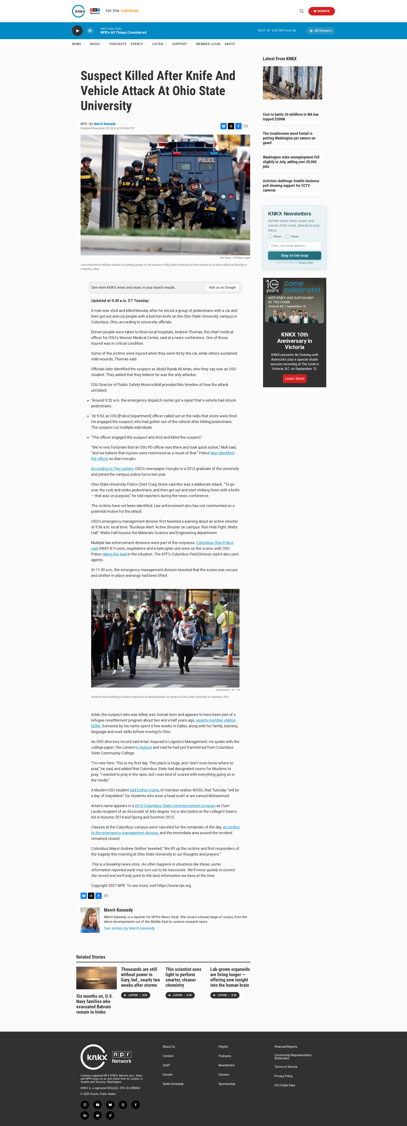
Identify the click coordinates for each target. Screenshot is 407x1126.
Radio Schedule (173, 1084)
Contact (168, 1056)
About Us (169, 1046)
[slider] (97, 30)
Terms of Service (286, 1066)
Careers (224, 1074)
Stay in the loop (294, 256)
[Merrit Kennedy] (90, 920)
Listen (157, 44)
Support (179, 44)
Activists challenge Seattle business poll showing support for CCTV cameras (291, 185)
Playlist (223, 1046)
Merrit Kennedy (105, 124)
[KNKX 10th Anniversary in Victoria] (294, 301)
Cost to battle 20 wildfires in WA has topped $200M (291, 116)
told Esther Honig (144, 790)
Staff (166, 1065)
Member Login (208, 44)
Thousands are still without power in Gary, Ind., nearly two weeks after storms (140, 977)
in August (144, 747)
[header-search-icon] (302, 11)
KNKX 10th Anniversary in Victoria (294, 340)
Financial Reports (286, 1046)
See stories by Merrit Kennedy (129, 928)
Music (95, 44)
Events (137, 44)
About (230, 44)
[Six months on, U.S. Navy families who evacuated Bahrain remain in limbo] (96, 978)
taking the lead (114, 554)
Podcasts (118, 44)
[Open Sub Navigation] (84, 44)
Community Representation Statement (293, 1057)
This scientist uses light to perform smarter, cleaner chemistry (183, 977)
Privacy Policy (306, 262)
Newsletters (227, 1065)
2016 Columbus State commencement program (175, 805)
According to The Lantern (112, 468)
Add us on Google (222, 287)
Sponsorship (227, 1084)
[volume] (90, 31)
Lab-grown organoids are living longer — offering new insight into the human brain (230, 977)
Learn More (294, 378)
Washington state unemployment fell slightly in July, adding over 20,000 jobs (291, 162)
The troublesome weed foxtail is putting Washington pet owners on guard (289, 138)
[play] (77, 30)
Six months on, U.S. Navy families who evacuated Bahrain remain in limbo (94, 1004)
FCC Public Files (285, 1085)
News (76, 44)
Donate (323, 11)
